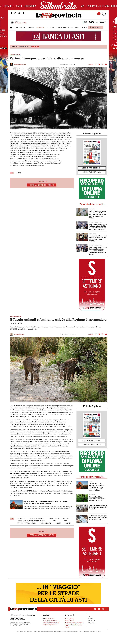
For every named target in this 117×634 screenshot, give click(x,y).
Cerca (98, 13)
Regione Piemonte (36, 519)
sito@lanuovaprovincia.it (49, 624)
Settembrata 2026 (20, 23)
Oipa (65, 521)
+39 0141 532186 (49, 619)
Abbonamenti (101, 22)
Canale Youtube (20, 13)
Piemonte (21, 519)
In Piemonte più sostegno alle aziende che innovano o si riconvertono (98, 517)
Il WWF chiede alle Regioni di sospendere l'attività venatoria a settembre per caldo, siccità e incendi (96, 487)
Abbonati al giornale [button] (91, 172)
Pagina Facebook (12, 13)
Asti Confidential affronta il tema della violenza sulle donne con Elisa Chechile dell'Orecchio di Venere (98, 250)
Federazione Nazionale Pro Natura (31, 521)
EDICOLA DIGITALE (91, 22)
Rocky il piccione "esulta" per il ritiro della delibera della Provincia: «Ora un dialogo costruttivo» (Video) (98, 214)
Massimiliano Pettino (20, 64)
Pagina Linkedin (25, 13)
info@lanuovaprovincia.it (49, 620)
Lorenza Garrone (19, 334)
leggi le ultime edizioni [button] (91, 168)
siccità (58, 523)
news (19, 173)
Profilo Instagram (16, 13)
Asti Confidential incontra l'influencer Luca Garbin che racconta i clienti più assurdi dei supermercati (98, 226)
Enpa (54, 521)
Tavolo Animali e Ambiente (59, 519)
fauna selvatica (45, 523)
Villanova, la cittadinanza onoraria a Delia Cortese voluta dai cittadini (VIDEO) (98, 238)
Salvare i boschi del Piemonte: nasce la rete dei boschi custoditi (97, 498)
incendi (67, 523)
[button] (103, 14)
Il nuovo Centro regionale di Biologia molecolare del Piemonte (98, 507)
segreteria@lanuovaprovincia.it (51, 622)
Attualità (35, 47)
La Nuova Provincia (22, 47)
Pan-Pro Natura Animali (26, 523)
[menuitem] (19, 27)
